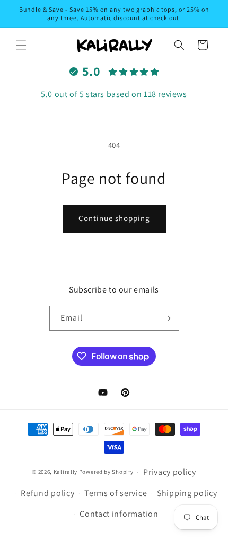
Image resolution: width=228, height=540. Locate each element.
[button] (21, 45)
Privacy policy (169, 471)
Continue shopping (114, 218)
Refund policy (47, 493)
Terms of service (115, 493)
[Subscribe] (167, 318)
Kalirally (65, 472)
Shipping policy (187, 493)
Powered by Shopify (106, 472)
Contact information (119, 513)
